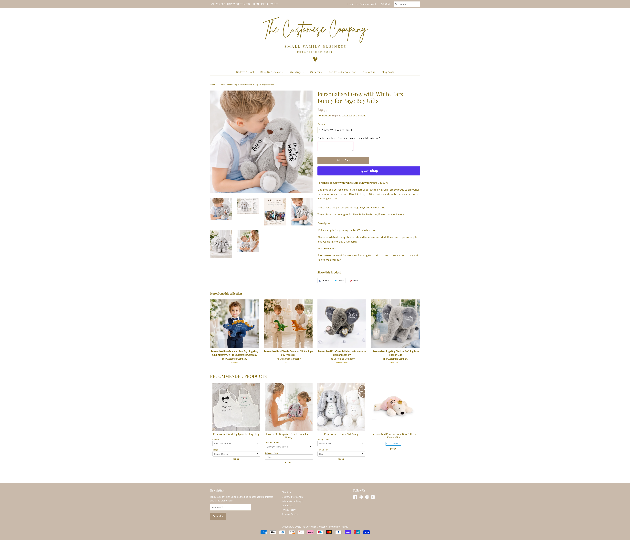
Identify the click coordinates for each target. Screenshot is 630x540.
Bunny (321, 124)
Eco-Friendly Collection (342, 72)
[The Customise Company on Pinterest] (361, 497)
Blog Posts (388, 72)
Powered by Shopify (338, 526)
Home (212, 84)
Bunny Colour (323, 439)
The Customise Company (314, 526)
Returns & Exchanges (292, 501)
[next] (416, 426)
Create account (367, 4)
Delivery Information (292, 497)
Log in (350, 4)
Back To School (245, 72)
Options (216, 439)
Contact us (369, 72)
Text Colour (322, 449)
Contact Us (287, 505)
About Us (286, 492)
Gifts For (315, 72)
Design (215, 449)
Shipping (336, 115)
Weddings (296, 72)
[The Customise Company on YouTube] (373, 497)
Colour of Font (271, 453)
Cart (387, 4)
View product (236, 410)
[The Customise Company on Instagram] (367, 497)
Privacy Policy (288, 510)
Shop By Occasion (271, 72)
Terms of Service (290, 514)
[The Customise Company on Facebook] (355, 497)
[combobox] (407, 4)
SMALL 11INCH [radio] (393, 443)
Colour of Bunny (272, 442)
